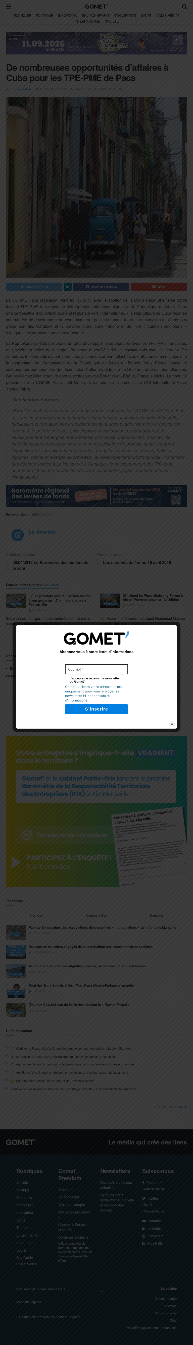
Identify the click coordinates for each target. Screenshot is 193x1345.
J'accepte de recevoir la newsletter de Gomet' (95, 680)
